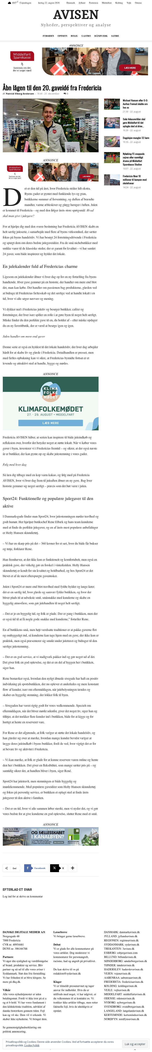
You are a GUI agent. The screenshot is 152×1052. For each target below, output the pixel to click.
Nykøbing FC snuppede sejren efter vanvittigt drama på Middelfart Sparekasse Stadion (133, 159)
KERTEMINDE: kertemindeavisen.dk (125, 1015)
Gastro (86, 35)
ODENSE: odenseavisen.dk (119, 998)
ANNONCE (76, 45)
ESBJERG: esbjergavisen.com (121, 953)
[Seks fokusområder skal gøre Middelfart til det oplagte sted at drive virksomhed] (112, 122)
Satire (115, 35)
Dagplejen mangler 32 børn (136, 137)
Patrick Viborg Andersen (20, 93)
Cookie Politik (31, 1045)
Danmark (70, 2)
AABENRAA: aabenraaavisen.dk (122, 977)
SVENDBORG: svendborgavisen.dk (124, 1006)
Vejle (129, 2)
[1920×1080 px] (51, 403)
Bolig (74, 35)
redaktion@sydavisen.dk (67, 973)
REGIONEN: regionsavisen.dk (121, 940)
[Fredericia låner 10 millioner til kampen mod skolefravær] (112, 179)
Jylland (82, 2)
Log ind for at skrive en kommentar (23, 896)
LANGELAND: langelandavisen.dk (124, 1011)
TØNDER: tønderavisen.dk (119, 965)
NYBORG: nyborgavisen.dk (119, 1002)
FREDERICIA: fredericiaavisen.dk (123, 982)
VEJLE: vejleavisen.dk (117, 990)
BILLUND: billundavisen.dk (120, 957)
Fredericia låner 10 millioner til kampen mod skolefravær (135, 179)
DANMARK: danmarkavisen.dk (122, 932)
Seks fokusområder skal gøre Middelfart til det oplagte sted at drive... (134, 122)
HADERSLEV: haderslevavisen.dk (123, 969)
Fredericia (93, 2)
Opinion (62, 35)
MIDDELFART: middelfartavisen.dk (124, 994)
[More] (72, 868)
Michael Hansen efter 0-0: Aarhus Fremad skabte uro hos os (135, 104)
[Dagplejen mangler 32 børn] (112, 141)
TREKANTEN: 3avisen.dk (119, 948)
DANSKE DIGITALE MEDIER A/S (24, 932)
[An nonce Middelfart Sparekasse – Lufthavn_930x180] (76, 61)
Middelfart (107, 2)
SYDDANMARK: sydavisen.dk (121, 944)
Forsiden (48, 35)
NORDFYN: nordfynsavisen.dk (121, 1019)
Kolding (119, 2)
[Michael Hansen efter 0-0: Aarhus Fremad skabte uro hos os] (112, 104)
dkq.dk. (16, 982)
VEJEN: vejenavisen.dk (117, 973)
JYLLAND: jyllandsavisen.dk (120, 936)
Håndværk (101, 35)
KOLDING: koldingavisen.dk (120, 986)
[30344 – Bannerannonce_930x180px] (51, 836)
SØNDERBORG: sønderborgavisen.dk (125, 961)
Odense (138, 2)
